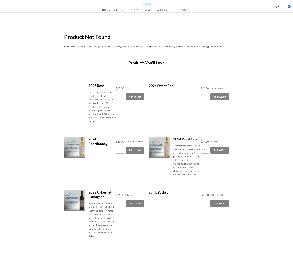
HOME (106, 10)
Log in (276, 6)
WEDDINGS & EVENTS (158, 10)
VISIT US (119, 10)
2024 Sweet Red (161, 86)
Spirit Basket (158, 192)
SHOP (134, 10)
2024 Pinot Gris (185, 139)
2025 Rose (97, 86)
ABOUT (183, 10)
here (152, 46)
